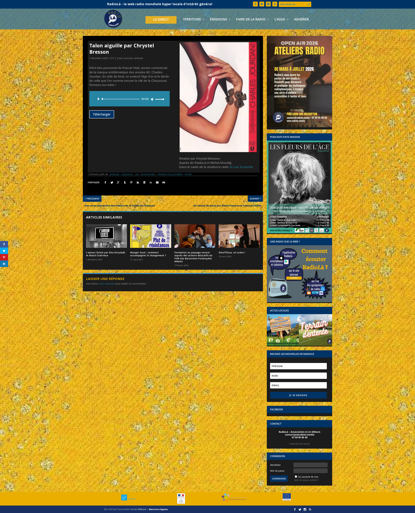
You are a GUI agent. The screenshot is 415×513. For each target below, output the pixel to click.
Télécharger (102, 114)
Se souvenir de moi (308, 476)
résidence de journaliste (170, 174)
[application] (129, 99)
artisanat (114, 174)
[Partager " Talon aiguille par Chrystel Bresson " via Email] (157, 182)
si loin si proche (125, 58)
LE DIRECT (161, 20)
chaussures (127, 174)
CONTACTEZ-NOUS (299, 443)
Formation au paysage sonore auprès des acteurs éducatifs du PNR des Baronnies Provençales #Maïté (193, 257)
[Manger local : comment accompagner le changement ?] (150, 236)
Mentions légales (158, 509)
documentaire (148, 174)
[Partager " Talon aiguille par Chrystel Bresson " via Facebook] (105, 182)
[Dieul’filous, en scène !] (239, 236)
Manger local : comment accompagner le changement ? (148, 254)
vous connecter (107, 283)
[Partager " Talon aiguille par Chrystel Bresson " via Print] (163, 182)
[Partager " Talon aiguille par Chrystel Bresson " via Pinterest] (131, 182)
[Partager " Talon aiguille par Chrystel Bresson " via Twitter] (112, 182)
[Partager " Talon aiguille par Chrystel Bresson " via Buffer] (144, 182)
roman (188, 174)
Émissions (218, 19)
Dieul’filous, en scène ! (232, 252)
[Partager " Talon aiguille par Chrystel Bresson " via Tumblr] (125, 182)
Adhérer (301, 19)
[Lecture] (98, 99)
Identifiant (275, 464)
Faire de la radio (251, 19)
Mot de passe (277, 470)
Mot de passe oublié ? (306, 480)
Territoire (192, 19)
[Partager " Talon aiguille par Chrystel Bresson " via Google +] (118, 182)
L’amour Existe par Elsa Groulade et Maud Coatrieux (105, 254)
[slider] (158, 99)
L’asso (279, 19)
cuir (137, 174)
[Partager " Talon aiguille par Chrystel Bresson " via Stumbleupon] (151, 182)
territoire (138, 58)
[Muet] (152, 99)
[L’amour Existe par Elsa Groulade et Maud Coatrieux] (106, 236)
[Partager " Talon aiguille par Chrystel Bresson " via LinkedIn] (138, 182)
